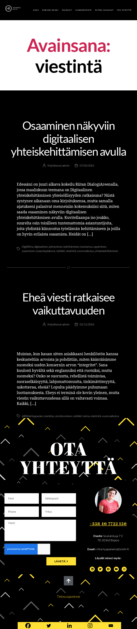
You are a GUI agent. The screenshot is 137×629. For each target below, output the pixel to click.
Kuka (36, 10)
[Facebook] (108, 569)
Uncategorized (68, 111)
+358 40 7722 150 (108, 523)
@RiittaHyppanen (32, 416)
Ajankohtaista (83, 10)
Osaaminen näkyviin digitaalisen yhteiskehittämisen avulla (68, 138)
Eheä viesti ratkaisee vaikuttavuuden (68, 303)
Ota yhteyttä (124, 10)
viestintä (71, 250)
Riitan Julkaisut (104, 10)
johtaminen (55, 246)
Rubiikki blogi (50, 10)
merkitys (49, 416)
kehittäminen (71, 246)
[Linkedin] (92, 569)
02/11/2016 (87, 324)
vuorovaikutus (85, 250)
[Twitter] (100, 569)
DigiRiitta (26, 106)
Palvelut (67, 10)
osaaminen (28, 250)
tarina (86, 416)
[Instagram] (124, 569)
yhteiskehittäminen (106, 250)
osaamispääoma (45, 250)
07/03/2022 (87, 165)
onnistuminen (63, 416)
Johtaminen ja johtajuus (57, 106)
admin (66, 165)
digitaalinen (41, 246)
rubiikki (60, 250)
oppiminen (99, 246)
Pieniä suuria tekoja (90, 283)
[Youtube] (116, 569)
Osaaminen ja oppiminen (99, 106)
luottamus (86, 246)
